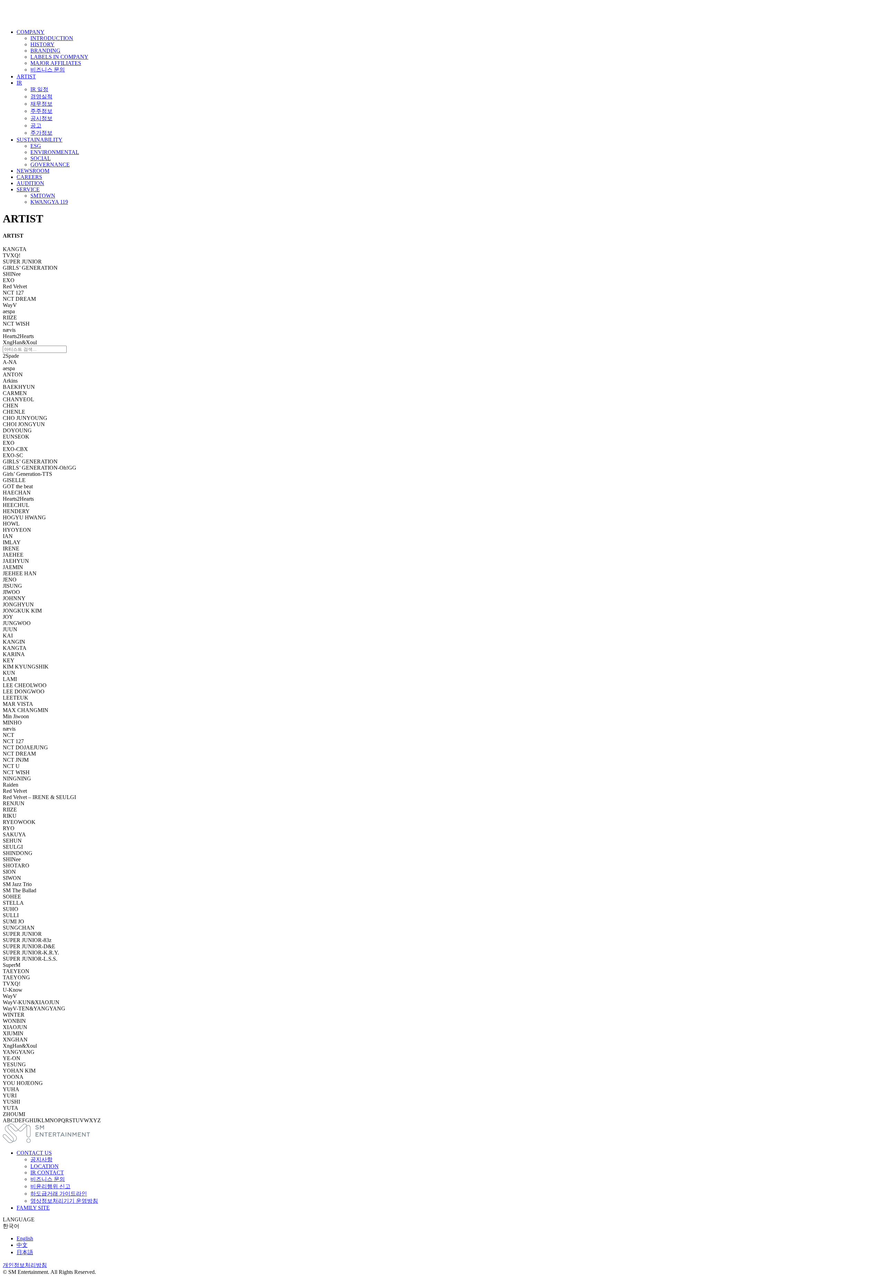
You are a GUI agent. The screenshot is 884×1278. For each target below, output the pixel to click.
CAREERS (29, 177)
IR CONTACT (47, 1172)
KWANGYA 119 (49, 202)
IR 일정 (39, 89)
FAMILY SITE (33, 1208)
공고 (35, 125)
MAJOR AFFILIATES (55, 63)
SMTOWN (42, 196)
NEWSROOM (33, 171)
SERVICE (28, 189)
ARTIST (26, 76)
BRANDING (45, 51)
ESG (35, 146)
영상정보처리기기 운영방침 (64, 1201)
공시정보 (41, 118)
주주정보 (41, 111)
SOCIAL (40, 158)
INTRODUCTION (51, 38)
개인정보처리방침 (25, 1265)
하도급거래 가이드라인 (58, 1194)
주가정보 (41, 133)
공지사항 (41, 1159)
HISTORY (42, 44)
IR (19, 83)
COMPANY (31, 32)
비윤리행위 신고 (50, 1186)
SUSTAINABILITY (40, 140)
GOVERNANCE (50, 164)
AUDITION (30, 183)
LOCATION (44, 1166)
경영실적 (41, 96)
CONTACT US (34, 1153)
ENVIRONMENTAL (54, 152)
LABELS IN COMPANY (59, 57)
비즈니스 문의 (47, 70)
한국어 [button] (11, 1226)
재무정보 (41, 104)
